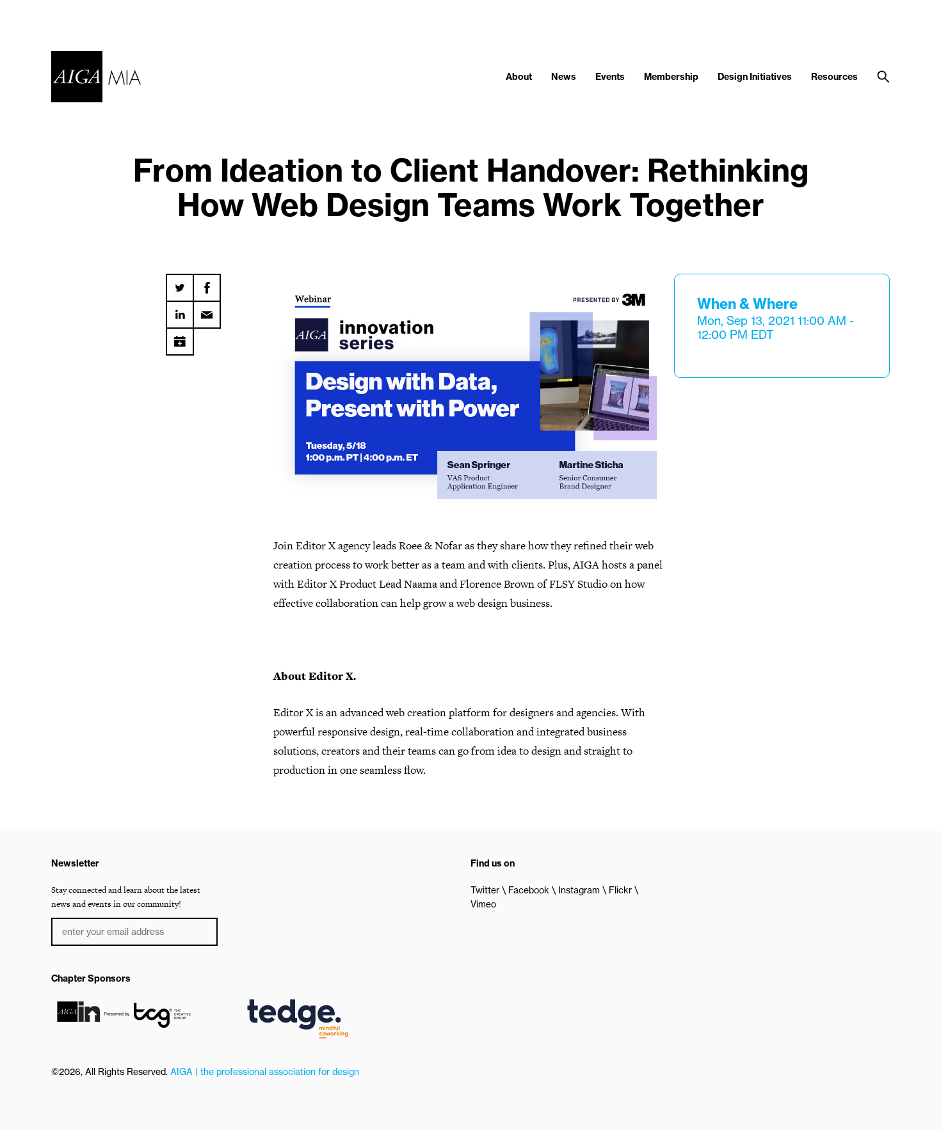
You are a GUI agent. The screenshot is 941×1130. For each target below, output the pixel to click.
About (519, 76)
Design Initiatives (755, 76)
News (563, 76)
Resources (834, 76)
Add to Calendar (180, 337)
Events (610, 76)
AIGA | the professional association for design (264, 1072)
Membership (671, 76)
